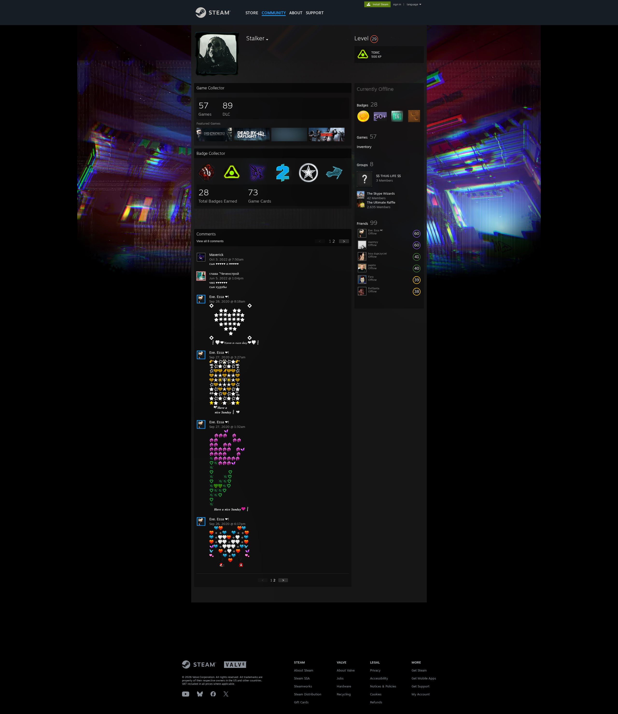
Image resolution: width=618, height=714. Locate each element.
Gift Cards (301, 702)
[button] (389, 38)
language (412, 4)
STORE (252, 12)
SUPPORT (315, 12)
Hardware (344, 686)
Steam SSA (302, 678)
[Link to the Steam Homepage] (213, 16)
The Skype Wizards (381, 193)
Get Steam (419, 670)
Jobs (340, 678)
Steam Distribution (307, 694)
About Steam (303, 670)
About (295, 12)
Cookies (375, 694)
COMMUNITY (274, 12)
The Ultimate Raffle (381, 202)
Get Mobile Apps (424, 678)
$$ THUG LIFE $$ (388, 176)
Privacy (375, 670)
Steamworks (303, 686)
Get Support (420, 686)
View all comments (210, 241)
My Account (421, 694)
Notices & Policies (383, 686)
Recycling (344, 694)
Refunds (376, 702)
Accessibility (379, 678)
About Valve (346, 670)
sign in (397, 4)
